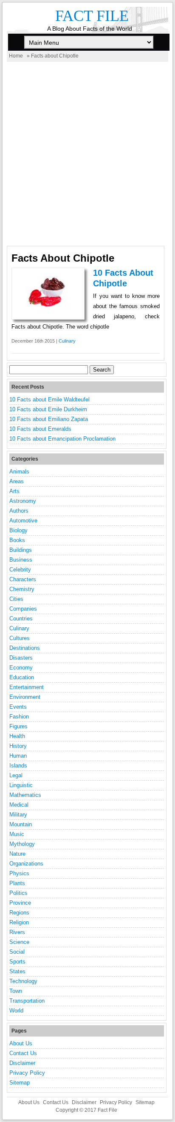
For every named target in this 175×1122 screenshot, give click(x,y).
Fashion (19, 716)
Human (18, 756)
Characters (22, 579)
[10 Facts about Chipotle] (48, 313)
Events (18, 707)
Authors (18, 511)
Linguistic (21, 785)
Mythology (22, 844)
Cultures (19, 638)
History (18, 746)
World (16, 1010)
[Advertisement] (87, 154)
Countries (21, 618)
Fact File (92, 15)
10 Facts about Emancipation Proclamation (62, 439)
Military (18, 814)
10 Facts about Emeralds (40, 429)
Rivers (17, 932)
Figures (18, 726)
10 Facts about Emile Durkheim (48, 409)
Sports (17, 961)
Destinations (24, 648)
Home (16, 56)
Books (17, 540)
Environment (24, 697)
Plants (17, 883)
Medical (18, 805)
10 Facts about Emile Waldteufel (49, 399)
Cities (16, 599)
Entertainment (26, 687)
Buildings (20, 550)
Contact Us (23, 1053)
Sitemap (19, 1082)
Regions (19, 912)
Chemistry (21, 589)
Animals (19, 471)
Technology (23, 981)
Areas (16, 481)
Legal (16, 775)
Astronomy (22, 501)
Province (20, 903)
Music (16, 834)
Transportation (27, 1001)
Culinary (67, 340)
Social (17, 952)
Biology (18, 530)
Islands (18, 765)
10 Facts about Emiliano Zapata (48, 419)
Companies (23, 609)
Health (17, 736)
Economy (21, 667)
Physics (19, 873)
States (17, 971)
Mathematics (25, 795)
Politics (18, 893)
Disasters (21, 658)
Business (20, 560)
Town (15, 991)
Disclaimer (22, 1063)
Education (21, 677)
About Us (20, 1043)
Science (19, 942)
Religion (19, 922)
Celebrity (20, 569)
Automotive (23, 520)
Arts (14, 491)
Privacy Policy (27, 1073)
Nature (17, 854)
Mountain (20, 824)
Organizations (26, 863)
